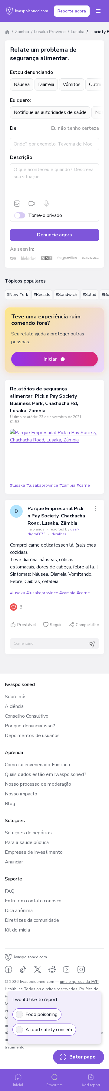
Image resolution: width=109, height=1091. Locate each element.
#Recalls (42, 294)
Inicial (18, 1084)
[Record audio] (46, 203)
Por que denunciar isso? (30, 725)
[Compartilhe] (95, 508)
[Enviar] (91, 644)
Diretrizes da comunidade (32, 920)
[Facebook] (8, 969)
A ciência (14, 706)
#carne (83, 485)
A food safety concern (48, 1029)
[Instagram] (81, 969)
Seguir (56, 625)
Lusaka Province (50, 32)
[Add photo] (17, 203)
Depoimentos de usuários (32, 735)
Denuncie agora (54, 235)
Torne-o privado (45, 215)
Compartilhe (87, 625)
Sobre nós (16, 696)
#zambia (67, 485)
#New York (17, 294)
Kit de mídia (17, 930)
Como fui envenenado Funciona (37, 764)
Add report (91, 1084)
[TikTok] (23, 969)
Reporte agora (72, 11)
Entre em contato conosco (33, 900)
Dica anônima (19, 910)
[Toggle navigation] (98, 11)
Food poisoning (41, 1014)
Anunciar (14, 862)
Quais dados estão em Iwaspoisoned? (45, 774)
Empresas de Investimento (34, 852)
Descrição (21, 157)
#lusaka (17, 485)
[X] (37, 969)
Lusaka (77, 32)
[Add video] (31, 203)
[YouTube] (66, 969)
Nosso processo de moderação (38, 784)
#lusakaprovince (42, 485)
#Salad (89, 294)
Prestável (26, 625)
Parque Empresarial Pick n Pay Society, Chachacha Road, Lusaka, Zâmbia (56, 516)
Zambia (22, 32)
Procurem (54, 1084)
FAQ (10, 891)
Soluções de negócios (28, 832)
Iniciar (50, 359)
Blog (10, 803)
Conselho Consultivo (27, 716)
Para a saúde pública (27, 842)
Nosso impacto (21, 794)
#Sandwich (66, 294)
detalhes (58, 534)
